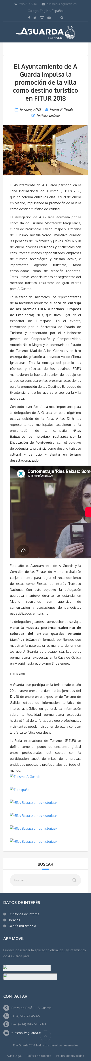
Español (58, 11)
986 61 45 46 (28, 4)
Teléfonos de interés (23, 914)
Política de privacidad (70, 1055)
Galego (33, 11)
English (45, 11)
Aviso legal (14, 1055)
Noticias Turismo (47, 115)
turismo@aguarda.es (62, 4)
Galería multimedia (22, 926)
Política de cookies (39, 1055)
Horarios (14, 920)
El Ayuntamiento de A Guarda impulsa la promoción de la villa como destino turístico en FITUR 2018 (45, 82)
